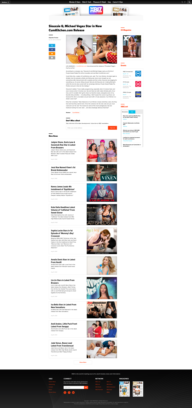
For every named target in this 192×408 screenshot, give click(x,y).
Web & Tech (86, 2)
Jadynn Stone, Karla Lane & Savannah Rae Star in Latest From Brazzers (63, 145)
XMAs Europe (127, 92)
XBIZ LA (109, 382)
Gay (109, 2)
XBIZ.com (97, 382)
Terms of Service (111, 404)
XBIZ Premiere (99, 389)
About (50, 389)
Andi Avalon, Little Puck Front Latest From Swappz (64, 325)
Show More (83, 362)
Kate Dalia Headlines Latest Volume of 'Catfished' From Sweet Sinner (63, 210)
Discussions (125, 112)
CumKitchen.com (82, 66)
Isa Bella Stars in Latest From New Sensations (63, 306)
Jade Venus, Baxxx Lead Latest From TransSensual (62, 344)
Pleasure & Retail (99, 2)
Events (123, 65)
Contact (51, 387)
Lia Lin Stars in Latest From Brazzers (62, 281)
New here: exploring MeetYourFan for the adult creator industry (131, 116)
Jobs (132, 112)
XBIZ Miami (109, 384)
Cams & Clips (118, 2)
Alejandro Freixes (53, 37)
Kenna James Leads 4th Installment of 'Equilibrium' (63, 188)
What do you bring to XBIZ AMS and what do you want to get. (131, 131)
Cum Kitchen (75, 112)
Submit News (52, 382)
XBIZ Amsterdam (128, 72)
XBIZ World (98, 387)
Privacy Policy (52, 392)
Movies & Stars (74, 2)
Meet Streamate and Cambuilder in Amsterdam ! (132, 145)
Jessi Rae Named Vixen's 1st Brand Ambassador (63, 169)
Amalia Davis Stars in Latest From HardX (63, 261)
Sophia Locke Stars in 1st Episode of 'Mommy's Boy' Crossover (62, 233)
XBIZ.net (124, 106)
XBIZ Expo (109, 389)
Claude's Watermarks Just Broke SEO (131, 123)
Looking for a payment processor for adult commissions (131, 138)
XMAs (108, 392)
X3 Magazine (126, 30)
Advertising (52, 384)
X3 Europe (126, 82)
